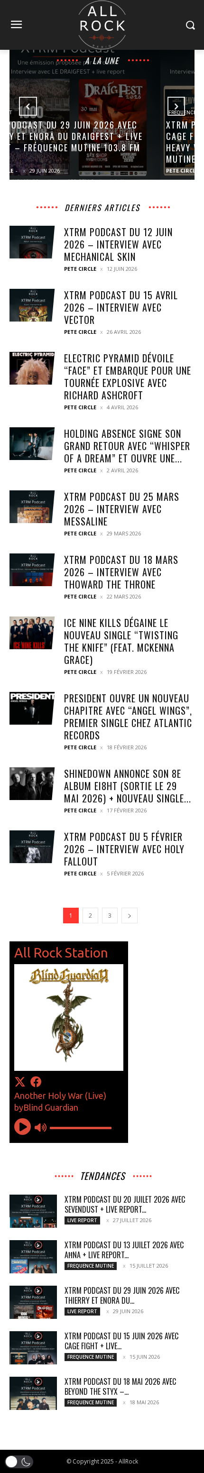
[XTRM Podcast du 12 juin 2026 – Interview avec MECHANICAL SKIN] (33, 242)
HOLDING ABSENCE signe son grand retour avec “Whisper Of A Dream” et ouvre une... (127, 445)
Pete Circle (31, 170)
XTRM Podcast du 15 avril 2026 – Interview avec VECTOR (121, 307)
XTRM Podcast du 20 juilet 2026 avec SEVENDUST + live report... (125, 1204)
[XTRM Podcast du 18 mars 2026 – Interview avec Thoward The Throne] (33, 569)
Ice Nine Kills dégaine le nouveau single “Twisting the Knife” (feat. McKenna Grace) (121, 641)
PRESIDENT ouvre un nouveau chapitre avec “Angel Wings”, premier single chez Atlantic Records (128, 716)
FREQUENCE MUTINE (41, 112)
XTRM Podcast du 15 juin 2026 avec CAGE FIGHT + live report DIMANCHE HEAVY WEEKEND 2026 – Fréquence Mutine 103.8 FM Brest (93, 142)
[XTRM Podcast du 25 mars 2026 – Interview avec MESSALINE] (33, 506)
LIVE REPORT (82, 1220)
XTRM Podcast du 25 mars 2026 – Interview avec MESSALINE (121, 508)
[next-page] (129, 915)
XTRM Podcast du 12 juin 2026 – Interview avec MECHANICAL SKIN (118, 244)
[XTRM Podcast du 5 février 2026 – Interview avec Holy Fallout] (33, 846)
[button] (19, 1461)
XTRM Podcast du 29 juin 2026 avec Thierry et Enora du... (122, 1295)
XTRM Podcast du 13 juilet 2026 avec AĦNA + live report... (124, 1250)
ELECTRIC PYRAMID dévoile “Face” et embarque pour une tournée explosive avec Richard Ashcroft (127, 376)
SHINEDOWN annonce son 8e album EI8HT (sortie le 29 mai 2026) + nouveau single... (127, 785)
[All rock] (102, 25)
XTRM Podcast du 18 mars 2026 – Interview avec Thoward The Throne (121, 571)
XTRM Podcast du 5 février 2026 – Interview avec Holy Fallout (124, 848)
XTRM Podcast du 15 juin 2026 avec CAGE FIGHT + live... (121, 1341)
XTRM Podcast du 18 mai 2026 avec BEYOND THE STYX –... (120, 1386)
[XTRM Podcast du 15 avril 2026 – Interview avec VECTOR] (33, 305)
